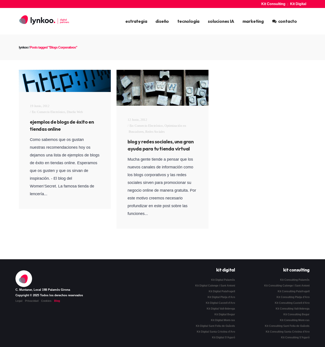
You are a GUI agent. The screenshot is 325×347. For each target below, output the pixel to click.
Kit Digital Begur (224, 314)
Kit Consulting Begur (296, 314)
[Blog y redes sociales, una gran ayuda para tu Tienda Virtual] (162, 88)
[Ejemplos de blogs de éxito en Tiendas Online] (65, 81)
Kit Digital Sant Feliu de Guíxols (215, 326)
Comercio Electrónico (51, 112)
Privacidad (31, 300)
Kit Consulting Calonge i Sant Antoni (287, 285)
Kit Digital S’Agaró (223, 337)
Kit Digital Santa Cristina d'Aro (216, 331)
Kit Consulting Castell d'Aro (292, 302)
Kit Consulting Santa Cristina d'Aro (288, 331)
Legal (18, 300)
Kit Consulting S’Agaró (295, 337)
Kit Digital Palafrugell (222, 291)
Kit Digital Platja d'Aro (221, 297)
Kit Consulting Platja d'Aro (293, 297)
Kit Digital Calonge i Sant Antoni (215, 285)
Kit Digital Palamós (223, 279)
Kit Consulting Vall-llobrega (293, 308)
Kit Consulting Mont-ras (295, 320)
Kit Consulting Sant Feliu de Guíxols (287, 326)
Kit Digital (298, 4)
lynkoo (23, 47)
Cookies (46, 300)
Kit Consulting (273, 4)
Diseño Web (75, 112)
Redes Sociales (154, 131)
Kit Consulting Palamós (295, 279)
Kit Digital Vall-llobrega (221, 308)
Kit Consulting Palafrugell (294, 291)
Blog (57, 300)
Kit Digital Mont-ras (223, 320)
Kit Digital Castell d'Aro (220, 302)
